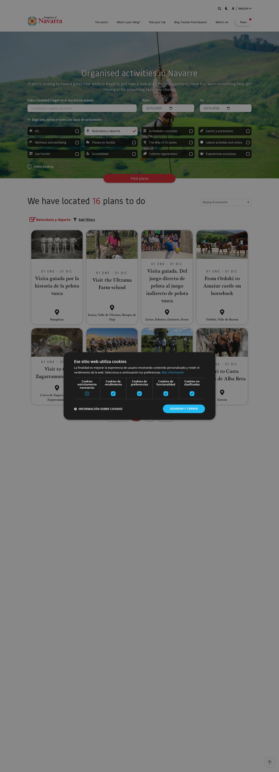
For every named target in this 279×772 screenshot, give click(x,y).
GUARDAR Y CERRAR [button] (184, 409)
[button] (98, 409)
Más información (173, 372)
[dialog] (139, 386)
